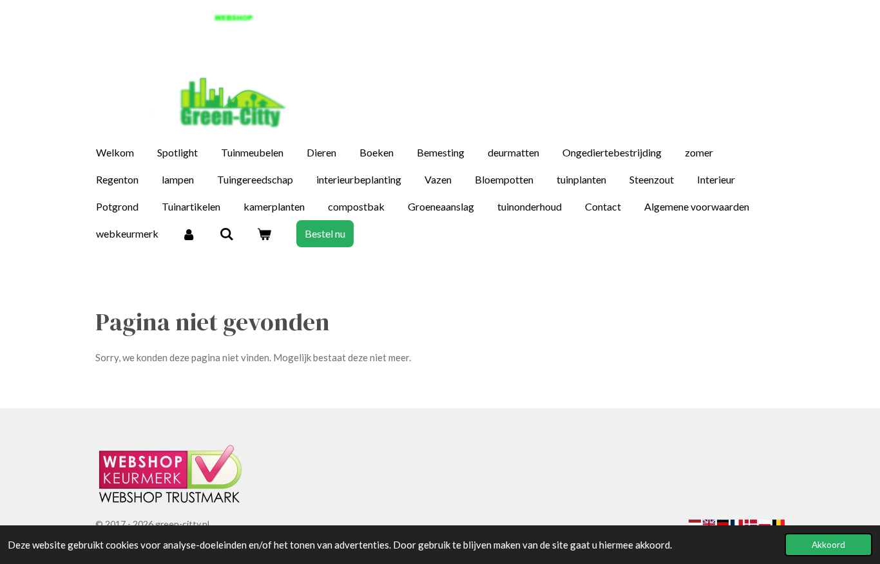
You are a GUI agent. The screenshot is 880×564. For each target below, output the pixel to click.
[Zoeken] (226, 233)
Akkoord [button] (828, 545)
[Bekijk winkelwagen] (264, 233)
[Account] (188, 233)
